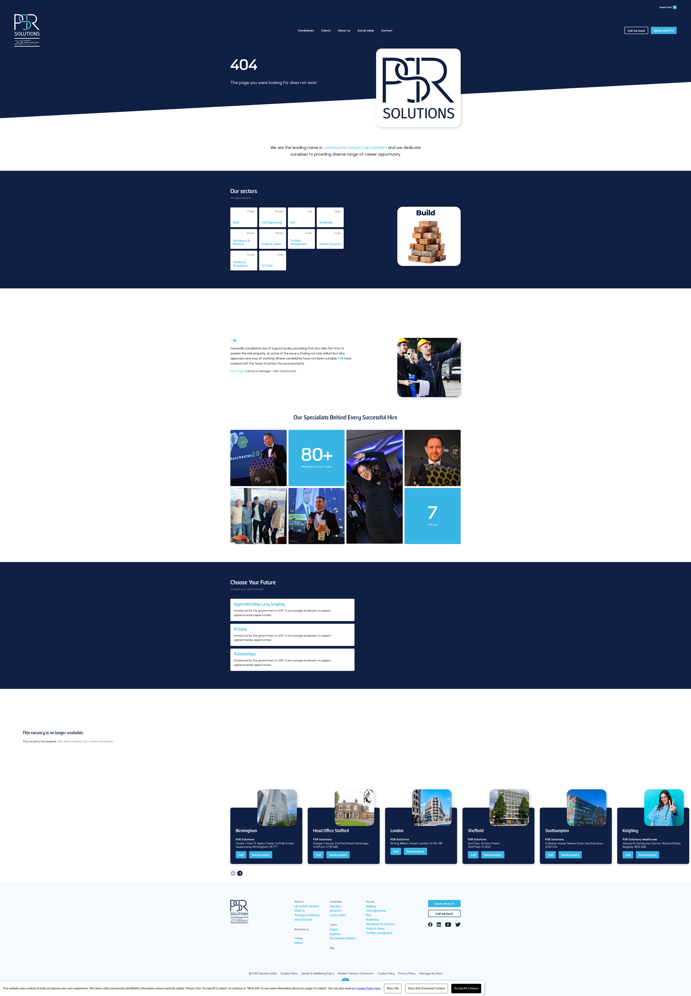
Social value (366, 30)
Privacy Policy (407, 973)
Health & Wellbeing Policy (317, 973)
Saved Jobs (667, 7)
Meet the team (303, 919)
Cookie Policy (386, 973)
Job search (336, 910)
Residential (372, 919)
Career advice (338, 915)
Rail (368, 915)
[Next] (240, 873)
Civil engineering (376, 910)
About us (344, 30)
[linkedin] (439, 924)
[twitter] (458, 924)
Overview (335, 906)
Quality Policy (289, 973)
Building (371, 906)
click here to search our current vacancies (85, 741)
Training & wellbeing (306, 915)
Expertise (335, 934)
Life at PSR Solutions (306, 906)
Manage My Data (430, 973)
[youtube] (448, 924)
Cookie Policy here (368, 988)
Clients (326, 30)
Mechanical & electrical (380, 924)
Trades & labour (375, 928)
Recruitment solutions (342, 938)
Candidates (306, 30)
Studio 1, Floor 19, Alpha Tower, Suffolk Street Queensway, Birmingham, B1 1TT (265, 845)
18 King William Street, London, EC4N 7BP (416, 843)
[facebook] (430, 924)
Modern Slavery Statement (356, 973)
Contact (386, 30)
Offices (298, 943)
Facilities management (379, 933)
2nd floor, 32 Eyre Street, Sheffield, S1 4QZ (484, 845)
